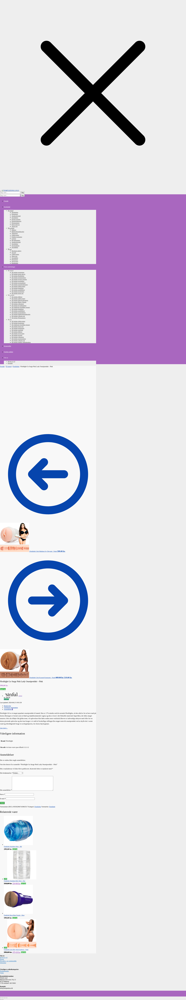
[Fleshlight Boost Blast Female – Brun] (18, 913)
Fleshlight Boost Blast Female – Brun (14, 915)
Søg (22, 192)
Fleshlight (52, 807)
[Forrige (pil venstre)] (1, 999)
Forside (2, 366)
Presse (2, 959)
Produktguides (4, 971)
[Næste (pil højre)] (2, 999)
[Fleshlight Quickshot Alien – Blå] (18, 844)
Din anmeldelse (6, 790)
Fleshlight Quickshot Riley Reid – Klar (14, 881)
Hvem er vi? (4, 957)
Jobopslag (3, 963)
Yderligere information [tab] (11, 707)
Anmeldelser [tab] (8, 709)
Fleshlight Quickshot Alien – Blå (13, 846)
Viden (2, 973)
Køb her (3, 689)
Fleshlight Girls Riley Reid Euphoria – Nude (16, 949)
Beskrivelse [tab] (7, 706)
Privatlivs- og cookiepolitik (8, 961)
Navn (2, 794)
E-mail (3, 799)
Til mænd (9, 366)
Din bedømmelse (6, 773)
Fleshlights (16, 366)
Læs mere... (4, 728)
